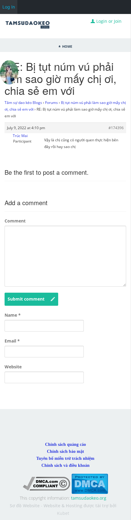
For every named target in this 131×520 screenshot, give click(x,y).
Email (12, 341)
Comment (15, 221)
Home (67, 46)
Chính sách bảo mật (65, 451)
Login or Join (108, 21)
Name (13, 315)
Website (13, 367)
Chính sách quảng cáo (65, 444)
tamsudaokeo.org (88, 498)
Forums (51, 102)
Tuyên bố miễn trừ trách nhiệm (65, 458)
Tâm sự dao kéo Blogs (23, 102)
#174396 (116, 127)
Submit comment (26, 299)
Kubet (63, 513)
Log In (8, 6)
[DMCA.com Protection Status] (89, 483)
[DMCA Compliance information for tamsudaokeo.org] (46, 483)
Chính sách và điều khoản (65, 465)
